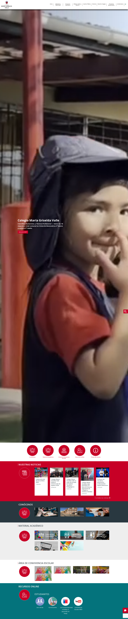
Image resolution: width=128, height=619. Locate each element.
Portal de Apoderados (111, 4)
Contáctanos (120, 4)
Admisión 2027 (23, 232)
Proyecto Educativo (67, 4)
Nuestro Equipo (102, 4)
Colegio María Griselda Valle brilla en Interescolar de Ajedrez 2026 (55, 482)
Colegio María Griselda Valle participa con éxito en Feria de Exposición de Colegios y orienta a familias (87, 487)
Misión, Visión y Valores (77, 4)
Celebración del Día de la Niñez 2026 (40, 481)
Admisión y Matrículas (58, 4)
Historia (94, 4)
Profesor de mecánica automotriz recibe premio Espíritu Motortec (102, 482)
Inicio (51, 4)
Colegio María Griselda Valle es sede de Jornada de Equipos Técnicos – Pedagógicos (71, 483)
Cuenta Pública (87, 4)
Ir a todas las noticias (102, 498)
